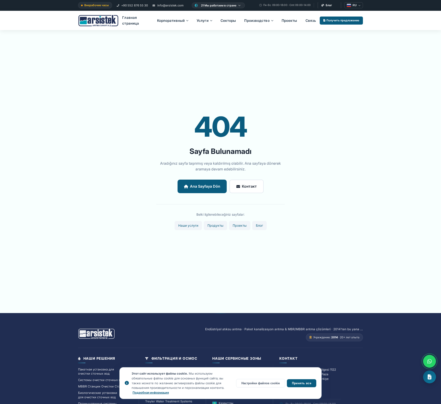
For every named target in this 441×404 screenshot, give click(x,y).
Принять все (301, 383)
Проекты (289, 20)
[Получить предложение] (429, 376)
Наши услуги (188, 225)
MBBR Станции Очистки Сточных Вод (106, 386)
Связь (310, 20)
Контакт (249, 186)
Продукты (215, 225)
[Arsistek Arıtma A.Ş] (96, 333)
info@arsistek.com (170, 5)
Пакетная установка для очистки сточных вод (96, 371)
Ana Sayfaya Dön (205, 186)
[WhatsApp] (429, 361)
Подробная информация (151, 392)
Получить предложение (342, 20)
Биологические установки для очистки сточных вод (97, 395)
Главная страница (130, 20)
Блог (329, 5)
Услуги (203, 20)
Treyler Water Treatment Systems (168, 401)
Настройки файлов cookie (260, 383)
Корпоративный (171, 20)
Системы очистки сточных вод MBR (105, 380)
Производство (256, 20)
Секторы (228, 20)
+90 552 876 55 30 (134, 5)
